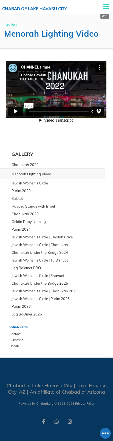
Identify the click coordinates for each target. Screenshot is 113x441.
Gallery (11, 24)
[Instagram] (69, 421)
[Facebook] (43, 421)
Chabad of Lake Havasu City (34, 8)
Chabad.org (44, 403)
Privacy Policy (85, 403)
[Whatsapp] (56, 421)
